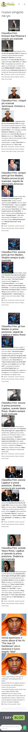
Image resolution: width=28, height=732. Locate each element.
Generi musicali (15, 74)
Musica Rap (12, 151)
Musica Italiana (14, 77)
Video (18, 704)
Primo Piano (8, 79)
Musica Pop (5, 151)
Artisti (5, 146)
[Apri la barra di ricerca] (19, 4)
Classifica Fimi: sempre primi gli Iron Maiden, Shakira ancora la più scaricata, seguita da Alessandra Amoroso (14, 178)
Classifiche (7, 74)
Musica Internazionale (8, 149)
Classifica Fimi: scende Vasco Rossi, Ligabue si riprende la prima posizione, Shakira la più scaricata (14, 553)
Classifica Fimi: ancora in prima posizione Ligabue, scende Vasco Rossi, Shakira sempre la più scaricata (14, 408)
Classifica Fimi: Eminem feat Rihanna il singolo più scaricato (14, 36)
